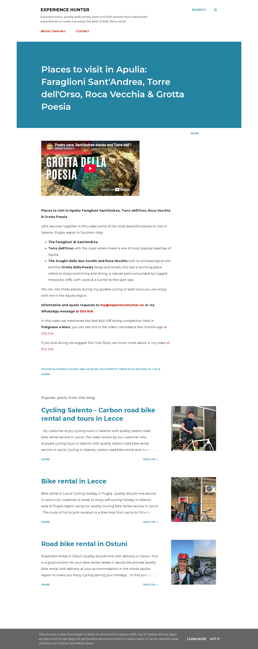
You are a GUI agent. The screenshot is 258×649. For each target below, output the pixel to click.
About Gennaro (53, 31)
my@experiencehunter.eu (122, 305)
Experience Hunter (65, 9)
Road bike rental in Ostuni (84, 544)
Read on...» (150, 459)
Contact (82, 31)
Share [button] (194, 133)
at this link (84, 311)
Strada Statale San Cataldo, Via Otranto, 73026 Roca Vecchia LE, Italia (108, 369)
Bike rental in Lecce (74, 481)
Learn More (196, 639)
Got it (215, 639)
